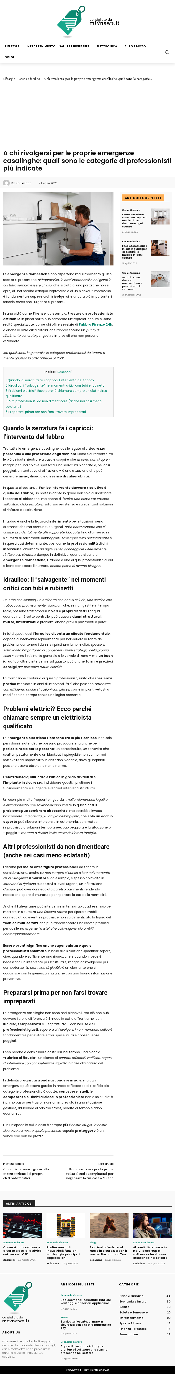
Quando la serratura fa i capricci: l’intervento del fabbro (50, 380)
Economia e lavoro (14, 1242)
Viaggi (93, 1242)
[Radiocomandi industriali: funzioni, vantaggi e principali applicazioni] (65, 1225)
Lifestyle (9, 79)
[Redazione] (7, 183)
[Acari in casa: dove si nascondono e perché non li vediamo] (160, 279)
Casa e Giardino (29, 79)
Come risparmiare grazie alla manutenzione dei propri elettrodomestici (26, 1173)
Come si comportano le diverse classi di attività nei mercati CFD (22, 1251)
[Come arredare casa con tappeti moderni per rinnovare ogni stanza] (160, 217)
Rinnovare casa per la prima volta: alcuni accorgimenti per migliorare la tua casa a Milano (89, 1173)
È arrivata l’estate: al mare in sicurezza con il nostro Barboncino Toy (108, 1251)
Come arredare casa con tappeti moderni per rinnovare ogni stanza (134, 220)
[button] (167, 52)
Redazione (23, 183)
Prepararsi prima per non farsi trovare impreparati (46, 412)
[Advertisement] (87, 115)
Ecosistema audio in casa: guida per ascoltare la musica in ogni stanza (134, 252)
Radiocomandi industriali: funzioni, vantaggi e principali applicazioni (63, 1252)
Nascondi (64, 372)
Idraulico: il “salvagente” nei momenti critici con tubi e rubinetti (55, 385)
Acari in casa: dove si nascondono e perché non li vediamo (132, 283)
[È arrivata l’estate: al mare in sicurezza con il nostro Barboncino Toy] (109, 1225)
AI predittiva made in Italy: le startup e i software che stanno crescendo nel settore (150, 1252)
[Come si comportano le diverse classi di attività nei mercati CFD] (22, 1225)
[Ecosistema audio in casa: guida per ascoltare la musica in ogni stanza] (160, 248)
